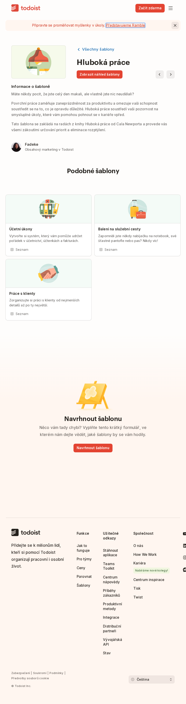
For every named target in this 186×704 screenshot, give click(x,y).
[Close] (175, 25)
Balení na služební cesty (119, 229)
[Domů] (25, 8)
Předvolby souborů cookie (30, 678)
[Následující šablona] (170, 74)
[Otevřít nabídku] (170, 8)
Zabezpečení (20, 673)
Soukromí (39, 673)
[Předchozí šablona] (160, 74)
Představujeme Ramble (125, 25)
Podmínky (56, 673)
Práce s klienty (22, 293)
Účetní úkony (20, 229)
